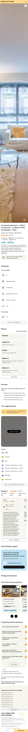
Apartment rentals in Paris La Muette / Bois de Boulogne (12, 677)
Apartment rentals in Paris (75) (11, 671)
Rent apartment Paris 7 (7, 704)
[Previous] (2, 113)
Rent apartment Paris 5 (7, 700)
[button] (14, 266)
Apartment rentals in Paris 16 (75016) (12, 673)
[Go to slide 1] (10, 594)
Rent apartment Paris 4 (7, 698)
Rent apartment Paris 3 (7, 696)
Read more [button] (23, 395)
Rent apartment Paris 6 (7, 702)
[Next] (26, 113)
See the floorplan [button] (21, 331)
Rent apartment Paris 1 (7, 692)
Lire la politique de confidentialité (9, 726)
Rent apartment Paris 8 (7, 706)
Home (4, 669)
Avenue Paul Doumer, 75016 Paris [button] (11, 233)
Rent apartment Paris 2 (7, 694)
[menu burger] (26, 2)
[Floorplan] (24, 220)
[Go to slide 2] (11, 594)
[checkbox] (25, 5)
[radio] (3, 501)
